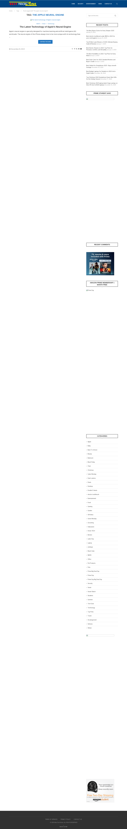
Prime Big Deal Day (93, 571)
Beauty (90, 454)
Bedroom (90, 458)
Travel (89, 616)
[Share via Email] (81, 49)
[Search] (117, 4)
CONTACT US (108, 3)
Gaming (90, 506)
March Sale (91, 551)
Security (80, 3)
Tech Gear (91, 603)
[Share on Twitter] (76, 49)
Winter (90, 628)
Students (90, 595)
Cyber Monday (92, 474)
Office (89, 559)
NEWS (100, 3)
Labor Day (91, 539)
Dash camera (92, 478)
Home (73, 3)
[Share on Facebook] (74, 49)
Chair (89, 466)
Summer (90, 599)
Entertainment (91, 3)
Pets (89, 567)
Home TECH (91, 531)
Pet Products (91, 563)
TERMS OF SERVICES (51, 819)
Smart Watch (92, 591)
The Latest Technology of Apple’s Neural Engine (45, 27)
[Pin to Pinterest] (78, 49)
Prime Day (91, 575)
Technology (91, 607)
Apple (89, 441)
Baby (89, 446)
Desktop (90, 486)
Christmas (91, 470)
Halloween (91, 527)
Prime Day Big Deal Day (95, 579)
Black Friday (91, 462)
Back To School (92, 450)
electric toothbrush (93, 494)
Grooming (91, 522)
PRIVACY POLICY (66, 819)
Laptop (90, 543)
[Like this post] (72, 49)
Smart (89, 587)
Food (89, 502)
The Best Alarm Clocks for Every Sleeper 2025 (100, 30)
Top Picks (91, 612)
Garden (90, 510)
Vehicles (90, 624)
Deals (89, 482)
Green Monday (92, 518)
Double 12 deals (92, 490)
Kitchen (90, 535)
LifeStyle (90, 547)
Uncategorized (92, 620)
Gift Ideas (90, 514)
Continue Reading (45, 41)
